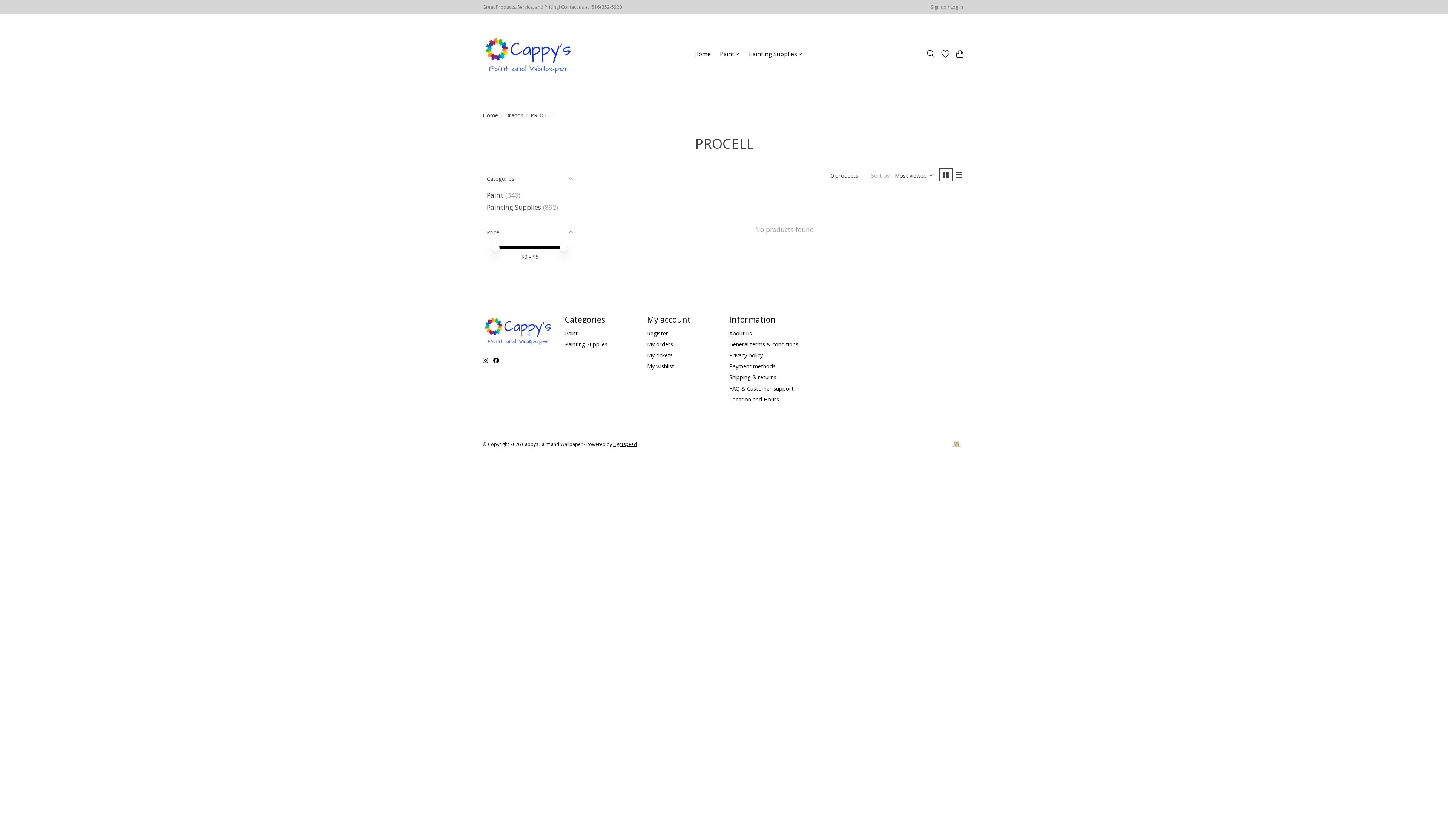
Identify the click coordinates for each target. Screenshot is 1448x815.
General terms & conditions (763, 344)
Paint (495, 195)
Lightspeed (625, 444)
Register (657, 333)
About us (740, 333)
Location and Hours (754, 399)
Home (702, 54)
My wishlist (660, 366)
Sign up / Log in (947, 7)
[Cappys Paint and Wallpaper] (529, 54)
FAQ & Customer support (761, 388)
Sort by (880, 175)
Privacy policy (746, 355)
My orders (660, 344)
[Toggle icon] (930, 54)
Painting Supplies (514, 207)
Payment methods (752, 366)
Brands (514, 115)
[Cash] (956, 444)
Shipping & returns (752, 377)
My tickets (660, 355)
